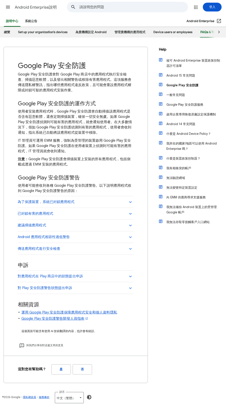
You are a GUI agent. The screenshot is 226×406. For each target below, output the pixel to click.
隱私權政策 (29, 397)
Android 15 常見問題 (180, 75)
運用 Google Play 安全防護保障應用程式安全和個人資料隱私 (69, 312)
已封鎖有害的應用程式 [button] (35, 213)
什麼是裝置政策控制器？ (183, 158)
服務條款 (44, 397)
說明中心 (12, 21)
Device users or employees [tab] (172, 32)
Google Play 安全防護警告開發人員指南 (52, 318)
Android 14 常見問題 (180, 124)
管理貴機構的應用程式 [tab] (130, 32)
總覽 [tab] (7, 32)
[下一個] (217, 32)
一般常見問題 (175, 95)
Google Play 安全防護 (182, 85)
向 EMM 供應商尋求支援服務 (186, 197)
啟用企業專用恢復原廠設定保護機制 (191, 114)
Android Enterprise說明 (36, 7)
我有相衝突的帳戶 (178, 168)
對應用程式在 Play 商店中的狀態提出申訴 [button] (50, 276)
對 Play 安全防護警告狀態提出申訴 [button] (45, 288)
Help (162, 49)
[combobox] (133, 7)
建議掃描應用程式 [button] (32, 225)
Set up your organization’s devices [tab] (43, 32)
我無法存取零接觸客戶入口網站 (188, 222)
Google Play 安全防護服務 (184, 105)
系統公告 (31, 21)
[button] (8, 7)
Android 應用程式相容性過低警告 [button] (44, 237)
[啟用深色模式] (89, 397)
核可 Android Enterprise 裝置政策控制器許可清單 (193, 63)
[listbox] (69, 397)
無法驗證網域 (175, 178)
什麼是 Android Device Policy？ (188, 134)
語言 (62, 391)
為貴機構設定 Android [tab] (91, 32)
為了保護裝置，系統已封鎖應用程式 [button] (46, 202)
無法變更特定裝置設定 (181, 188)
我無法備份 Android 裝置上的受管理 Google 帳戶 (191, 209)
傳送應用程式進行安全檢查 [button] (39, 248)
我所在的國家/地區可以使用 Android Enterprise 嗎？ (191, 146)
